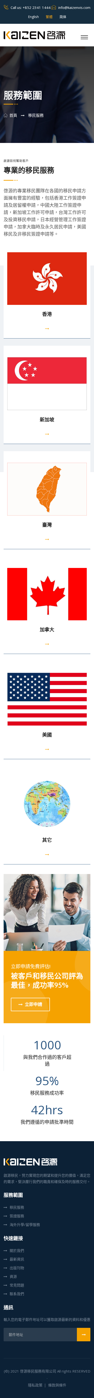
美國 (47, 735)
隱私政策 (35, 1385)
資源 (13, 1276)
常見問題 (17, 1285)
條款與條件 (57, 1385)
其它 (47, 840)
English (33, 16)
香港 (47, 314)
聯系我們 (17, 1293)
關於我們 (17, 1250)
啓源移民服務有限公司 (38, 1371)
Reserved (81, 1371)
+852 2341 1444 (37, 7)
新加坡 (47, 420)
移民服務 (17, 1207)
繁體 (49, 16)
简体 (63, 16)
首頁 (13, 115)
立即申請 (33, 1004)
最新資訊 (17, 1259)
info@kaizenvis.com (74, 7)
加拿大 (47, 630)
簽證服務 (17, 1215)
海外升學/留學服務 (25, 1224)
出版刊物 (17, 1267)
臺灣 (47, 525)
